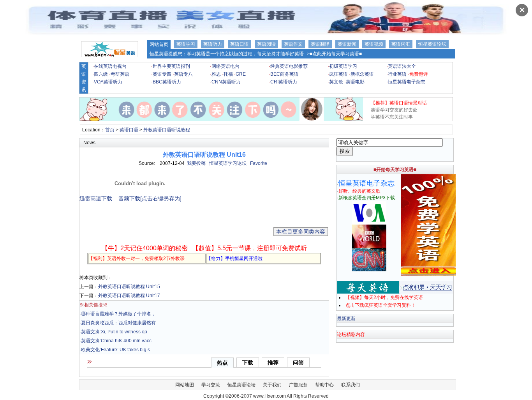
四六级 (101, 74)
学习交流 (210, 385)
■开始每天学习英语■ (394, 169)
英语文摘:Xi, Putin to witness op (114, 332)
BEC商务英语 (284, 74)
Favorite (258, 163)
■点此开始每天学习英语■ (336, 54)
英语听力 (212, 44)
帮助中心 (324, 385)
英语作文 (293, 44)
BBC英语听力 (167, 82)
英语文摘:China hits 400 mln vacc (116, 340)
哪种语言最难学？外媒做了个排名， (118, 314)
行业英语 (397, 74)
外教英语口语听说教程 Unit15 (129, 286)
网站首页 (159, 44)
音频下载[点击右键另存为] (149, 198)
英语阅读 (266, 44)
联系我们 (350, 385)
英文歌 (336, 82)
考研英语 (120, 74)
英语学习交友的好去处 (394, 110)
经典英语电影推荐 (289, 66)
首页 (110, 130)
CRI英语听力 (283, 82)
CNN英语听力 (226, 82)
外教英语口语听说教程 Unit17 (129, 295)
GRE (241, 74)
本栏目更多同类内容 (300, 231)
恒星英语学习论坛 (228, 163)
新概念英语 (362, 74)
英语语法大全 (402, 66)
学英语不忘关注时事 (392, 117)
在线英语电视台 (110, 66)
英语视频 (374, 44)
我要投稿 (196, 163)
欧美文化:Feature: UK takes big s (115, 349)
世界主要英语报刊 (171, 66)
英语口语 (239, 44)
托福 (228, 74)
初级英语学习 (343, 66)
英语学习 (185, 44)
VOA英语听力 (108, 82)
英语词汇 (400, 44)
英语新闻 (347, 44)
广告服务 (298, 385)
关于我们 (272, 385)
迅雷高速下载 (95, 198)
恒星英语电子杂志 (406, 82)
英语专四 (162, 74)
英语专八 (183, 74)
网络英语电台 (225, 66)
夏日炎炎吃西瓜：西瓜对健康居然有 (118, 323)
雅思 (216, 74)
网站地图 (184, 385)
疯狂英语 (338, 74)
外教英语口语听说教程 (166, 130)
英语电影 (355, 82)
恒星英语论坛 (432, 44)
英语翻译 (320, 44)
